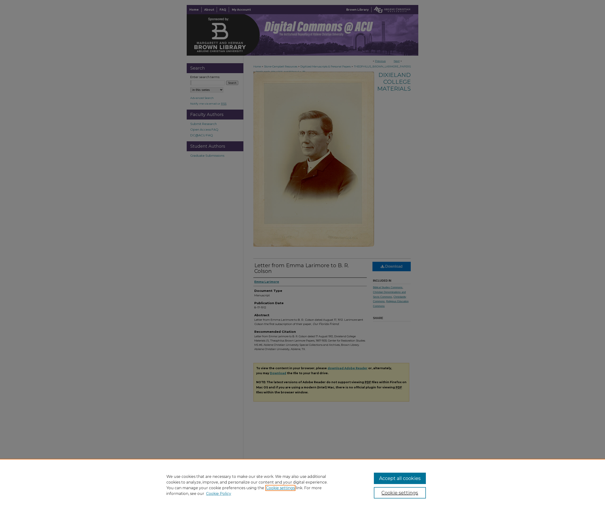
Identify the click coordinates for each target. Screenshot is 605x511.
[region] (302, 485)
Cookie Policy (218, 493)
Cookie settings (280, 488)
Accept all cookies (400, 478)
